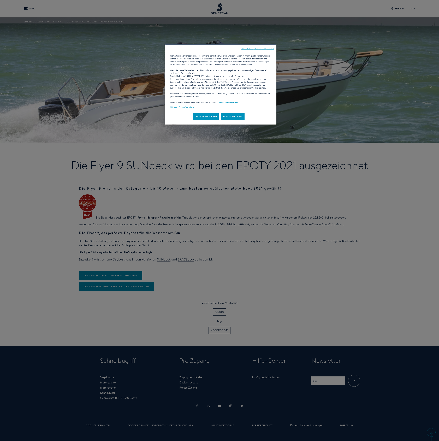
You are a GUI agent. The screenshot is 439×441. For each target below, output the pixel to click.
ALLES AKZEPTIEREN (233, 116)
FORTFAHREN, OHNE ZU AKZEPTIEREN (257, 48)
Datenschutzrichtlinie (228, 102)
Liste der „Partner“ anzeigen (182, 107)
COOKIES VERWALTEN (206, 116)
